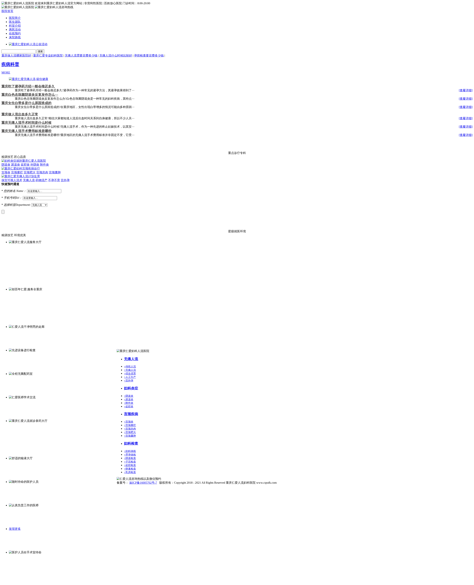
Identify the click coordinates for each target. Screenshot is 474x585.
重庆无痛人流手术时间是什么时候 (26, 122)
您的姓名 (10, 190)
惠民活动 (15, 29)
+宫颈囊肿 (130, 435)
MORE (5, 72)
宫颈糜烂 (17, 172)
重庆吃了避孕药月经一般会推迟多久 (28, 86)
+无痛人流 (130, 370)
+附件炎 (128, 403)
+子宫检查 (130, 461)
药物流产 (41, 180)
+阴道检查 (130, 458)
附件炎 (44, 164)
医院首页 (7, 11)
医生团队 (15, 21)
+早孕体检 (130, 454)
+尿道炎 (128, 399)
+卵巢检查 (130, 468)
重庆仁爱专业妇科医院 (48, 55)
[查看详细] (466, 90)
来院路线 (15, 37)
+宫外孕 (128, 380)
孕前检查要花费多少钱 (149, 55)
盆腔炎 (25, 164)
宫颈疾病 (131, 414)
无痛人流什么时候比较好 (115, 55)
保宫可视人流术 (11, 180)
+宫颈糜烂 (130, 425)
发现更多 (15, 528)
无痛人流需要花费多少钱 (81, 55)
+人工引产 (130, 377)
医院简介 (15, 17)
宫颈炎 (5, 172)
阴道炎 (5, 164)
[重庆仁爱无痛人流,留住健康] (28, 79)
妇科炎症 (131, 388)
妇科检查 (131, 443)
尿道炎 (15, 164)
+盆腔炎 (128, 406)
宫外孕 (65, 180)
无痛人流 (29, 180)
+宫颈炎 (128, 421)
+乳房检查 (130, 472)
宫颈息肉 (42, 172)
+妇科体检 (130, 451)
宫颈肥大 (30, 172)
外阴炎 (34, 164)
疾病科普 (10, 64)
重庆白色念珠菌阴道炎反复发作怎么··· (29, 95)
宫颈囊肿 (55, 172)
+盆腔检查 (130, 465)
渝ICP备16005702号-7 (143, 482)
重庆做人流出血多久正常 (19, 114)
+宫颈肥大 (130, 432)
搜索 (40, 51)
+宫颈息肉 (130, 428)
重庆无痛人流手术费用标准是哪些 (26, 131)
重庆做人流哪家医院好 (16, 55)
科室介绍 (15, 25)
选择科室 (10, 204)
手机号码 (10, 197)
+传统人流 (130, 366)
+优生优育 (130, 373)
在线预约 (15, 33)
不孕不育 (54, 180)
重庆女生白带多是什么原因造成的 (26, 103)
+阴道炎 (128, 396)
